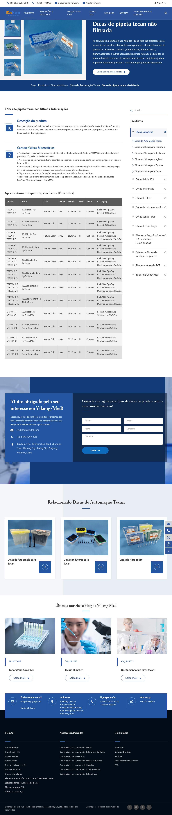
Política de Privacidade (108, 807)
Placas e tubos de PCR (148, 265)
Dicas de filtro (143, 198)
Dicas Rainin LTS (145, 179)
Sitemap (89, 807)
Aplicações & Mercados (46, 13)
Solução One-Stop (74, 13)
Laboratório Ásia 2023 (21, 670)
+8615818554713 (147, 702)
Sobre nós (92, 13)
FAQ (117, 765)
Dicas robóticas (59, 85)
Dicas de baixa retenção (149, 207)
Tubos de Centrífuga (147, 275)
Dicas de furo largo (146, 226)
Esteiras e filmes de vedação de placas (146, 254)
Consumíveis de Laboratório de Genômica (78, 774)
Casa (33, 85)
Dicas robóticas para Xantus (148, 172)
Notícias (123, 13)
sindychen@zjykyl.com (68, 3)
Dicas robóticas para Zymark (149, 165)
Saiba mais (19, 678)
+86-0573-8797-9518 (19, 3)
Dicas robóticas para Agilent (149, 159)
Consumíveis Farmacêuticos (72, 757)
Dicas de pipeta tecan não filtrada (120, 85)
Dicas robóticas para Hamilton (150, 147)
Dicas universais (145, 189)
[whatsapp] (168, 537)
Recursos (109, 13)
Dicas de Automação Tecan (85, 85)
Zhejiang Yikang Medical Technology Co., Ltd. (42, 807)
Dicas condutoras (145, 217)
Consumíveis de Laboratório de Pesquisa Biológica (82, 752)
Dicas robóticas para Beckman (150, 153)
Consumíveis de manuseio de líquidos (77, 765)
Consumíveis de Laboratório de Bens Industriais (81, 761)
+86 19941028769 (43, 3)
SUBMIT (94, 451)
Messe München (74, 670)
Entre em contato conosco (143, 13)
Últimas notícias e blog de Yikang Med (86, 606)
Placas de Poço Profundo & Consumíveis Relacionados (150, 239)
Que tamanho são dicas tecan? (138, 670)
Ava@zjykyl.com (93, 3)
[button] (13, 21)
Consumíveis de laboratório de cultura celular (80, 770)
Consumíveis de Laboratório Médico (76, 748)
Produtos (29, 13)
